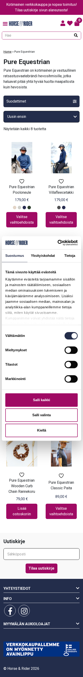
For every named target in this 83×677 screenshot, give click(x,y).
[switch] (71, 350)
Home (7, 51)
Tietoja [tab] (69, 256)
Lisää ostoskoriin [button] (22, 511)
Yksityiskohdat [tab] (43, 256)
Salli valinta (41, 415)
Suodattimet (16, 101)
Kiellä (41, 430)
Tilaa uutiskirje (41, 568)
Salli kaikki (41, 400)
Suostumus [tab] (14, 256)
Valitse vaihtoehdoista (22, 220)
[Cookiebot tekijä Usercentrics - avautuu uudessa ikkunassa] (58, 243)
